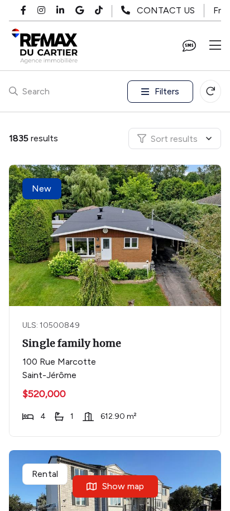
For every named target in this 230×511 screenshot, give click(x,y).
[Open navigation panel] (215, 45)
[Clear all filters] (210, 91)
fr (217, 10)
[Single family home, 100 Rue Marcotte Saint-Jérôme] (116, 235)
